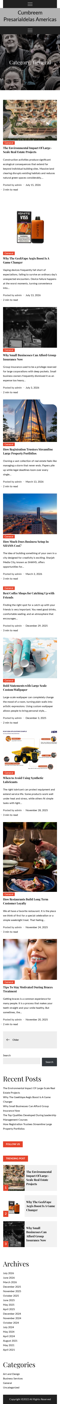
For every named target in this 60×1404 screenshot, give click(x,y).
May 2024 (8, 1332)
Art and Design (11, 1374)
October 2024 (11, 1323)
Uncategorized (11, 1387)
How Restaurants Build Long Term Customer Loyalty (25, 901)
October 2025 (11, 1296)
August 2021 (10, 1341)
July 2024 (8, 1327)
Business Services (13, 1378)
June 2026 (9, 1278)
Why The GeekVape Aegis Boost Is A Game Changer (40, 1206)
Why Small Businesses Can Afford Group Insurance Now (36, 1234)
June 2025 (9, 1300)
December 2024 (12, 1314)
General (8, 143)
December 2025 (12, 1287)
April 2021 (9, 1350)
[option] (30, 1176)
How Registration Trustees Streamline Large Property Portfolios (28, 451)
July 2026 (8, 1273)
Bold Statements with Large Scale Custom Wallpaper (25, 688)
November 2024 (12, 1318)
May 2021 (8, 1345)
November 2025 (12, 1291)
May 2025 (8, 1305)
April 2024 (9, 1336)
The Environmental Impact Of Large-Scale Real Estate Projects (27, 150)
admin (18, 185)
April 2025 (9, 1309)
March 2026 (10, 1282)
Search (7, 1055)
